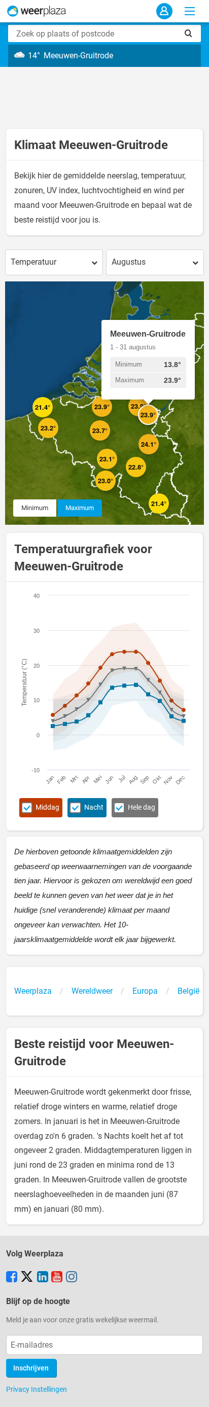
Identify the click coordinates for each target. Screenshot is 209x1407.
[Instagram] (71, 1277)
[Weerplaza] (36, 11)
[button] (53, 417)
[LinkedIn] (42, 1277)
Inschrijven (31, 1368)
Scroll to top (193, 1391)
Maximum (79, 508)
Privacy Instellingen (36, 1389)
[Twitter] (26, 1277)
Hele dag (141, 807)
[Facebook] (11, 1277)
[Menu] (190, 11)
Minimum (34, 508)
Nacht (93, 807)
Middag (47, 807)
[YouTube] (56, 1277)
